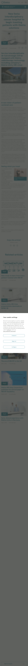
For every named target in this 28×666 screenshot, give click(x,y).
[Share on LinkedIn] (14, 245)
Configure (9, 329)
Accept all (14, 335)
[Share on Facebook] (11, 245)
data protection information (9, 331)
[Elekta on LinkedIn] (22, 48)
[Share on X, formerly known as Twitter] (17, 245)
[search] (19, 2)
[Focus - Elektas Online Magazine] (8, 7)
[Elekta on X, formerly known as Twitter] (26, 48)
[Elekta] (5, 2)
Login (22, 2)
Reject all (14, 341)
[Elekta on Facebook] (19, 48)
